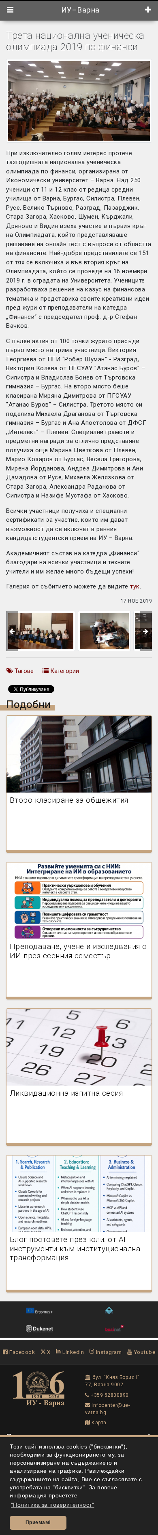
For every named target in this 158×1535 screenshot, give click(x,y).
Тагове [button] (23, 671)
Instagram (108, 1352)
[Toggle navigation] (10, 10)
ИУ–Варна (79, 10)
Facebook (21, 1352)
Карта (98, 1422)
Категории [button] (64, 671)
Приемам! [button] (38, 1522)
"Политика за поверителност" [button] (52, 1505)
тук (135, 586)
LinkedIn (72, 1352)
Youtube (143, 1352)
